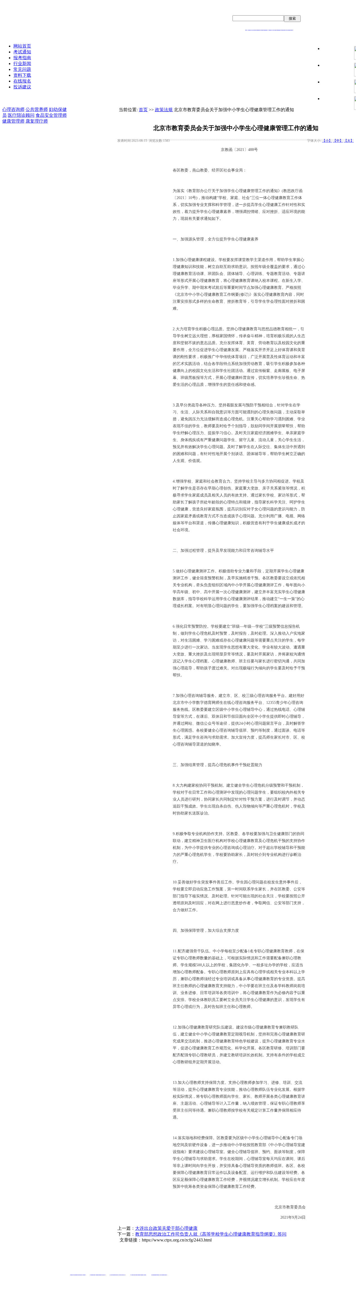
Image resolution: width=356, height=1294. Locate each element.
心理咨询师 (13, 109)
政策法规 (164, 109)
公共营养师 (37, 109)
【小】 (327, 141)
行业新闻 (22, 63)
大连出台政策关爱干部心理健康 (166, 1228)
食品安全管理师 (51, 115)
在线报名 (22, 81)
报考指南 (22, 57)
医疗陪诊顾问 (21, 115)
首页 (143, 109)
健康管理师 (13, 121)
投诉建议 (22, 87)
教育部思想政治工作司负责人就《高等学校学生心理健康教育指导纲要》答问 (210, 1234)
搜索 (292, 18)
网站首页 (22, 46)
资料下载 (22, 75)
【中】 (338, 141)
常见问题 (22, 69)
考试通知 (22, 51)
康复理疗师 (37, 121)
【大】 (349, 141)
